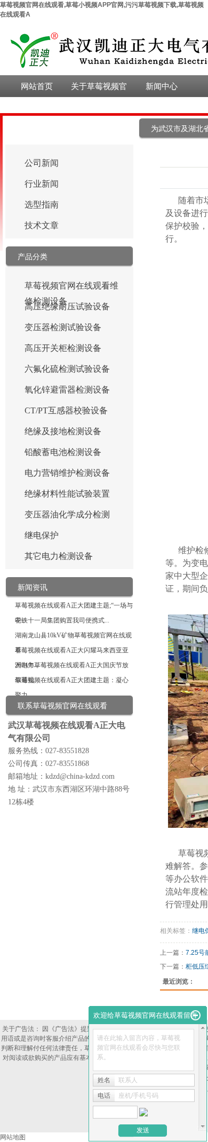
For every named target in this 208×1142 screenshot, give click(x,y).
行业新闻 (42, 183)
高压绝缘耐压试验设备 (67, 306)
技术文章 (42, 225)
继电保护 (42, 535)
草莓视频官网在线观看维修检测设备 (71, 287)
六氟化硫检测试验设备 (67, 368)
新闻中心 (162, 86)
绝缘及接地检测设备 (63, 431)
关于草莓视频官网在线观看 (99, 89)
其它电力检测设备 (59, 556)
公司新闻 (42, 162)
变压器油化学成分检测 (67, 514)
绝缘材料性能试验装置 (67, 493)
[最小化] (195, 1015)
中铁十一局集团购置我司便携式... (62, 620)
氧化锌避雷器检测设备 (67, 389)
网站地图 (13, 1137)
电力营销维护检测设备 (67, 472)
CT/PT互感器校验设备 (66, 410)
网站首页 (37, 86)
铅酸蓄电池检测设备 (63, 452)
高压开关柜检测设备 (63, 348)
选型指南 (42, 204)
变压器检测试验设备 (63, 327)
